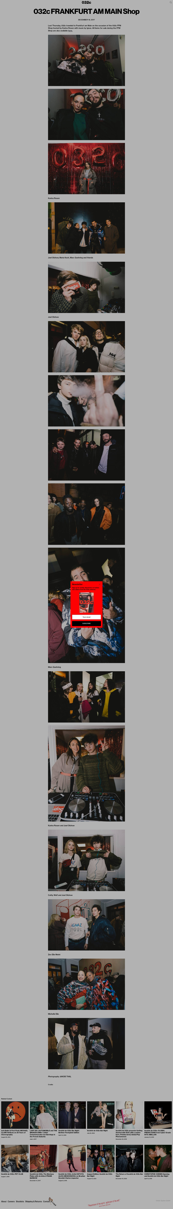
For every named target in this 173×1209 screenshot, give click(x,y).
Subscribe (86, 623)
